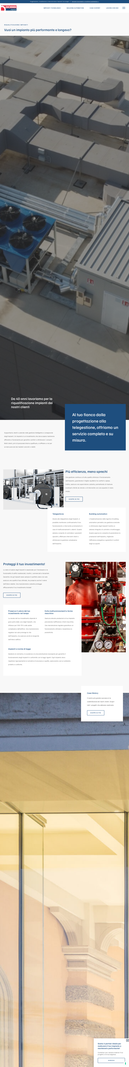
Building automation (75, 8)
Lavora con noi (112, 8)
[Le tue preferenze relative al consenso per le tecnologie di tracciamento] (125, 1063)
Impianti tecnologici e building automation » (85, 1)
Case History (95, 8)
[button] (127, 1040)
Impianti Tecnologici (52, 8)
